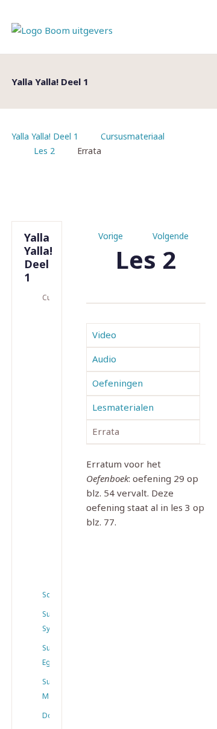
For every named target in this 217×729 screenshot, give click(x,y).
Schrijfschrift (45, 594)
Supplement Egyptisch (45, 655)
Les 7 (39, 528)
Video (104, 335)
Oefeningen (117, 383)
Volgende (171, 236)
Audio (104, 359)
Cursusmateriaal (133, 136)
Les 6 (39, 494)
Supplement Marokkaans (45, 688)
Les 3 (39, 393)
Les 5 (39, 460)
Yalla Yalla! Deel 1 (44, 136)
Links (39, 574)
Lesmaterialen (123, 407)
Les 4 (39, 427)
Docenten (45, 715)
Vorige (110, 236)
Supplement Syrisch (45, 621)
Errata (105, 431)
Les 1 (39, 325)
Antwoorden (39, 555)
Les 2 (44, 150)
